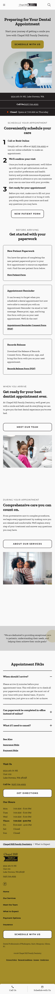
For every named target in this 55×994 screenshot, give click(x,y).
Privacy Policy (11, 960)
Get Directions (27, 793)
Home (6, 891)
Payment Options (12, 918)
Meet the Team (10, 905)
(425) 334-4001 (31, 104)
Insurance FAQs (11, 744)
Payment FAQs (10, 750)
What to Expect (11, 911)
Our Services (9, 898)
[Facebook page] (5, 884)
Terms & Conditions (25, 960)
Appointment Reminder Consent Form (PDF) (26, 327)
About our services (27, 544)
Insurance (8, 924)
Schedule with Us (27, 44)
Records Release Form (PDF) (21, 368)
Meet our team (27, 427)
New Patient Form (27, 214)
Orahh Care (44, 960)
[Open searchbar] (49, 5)
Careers (36, 960)
